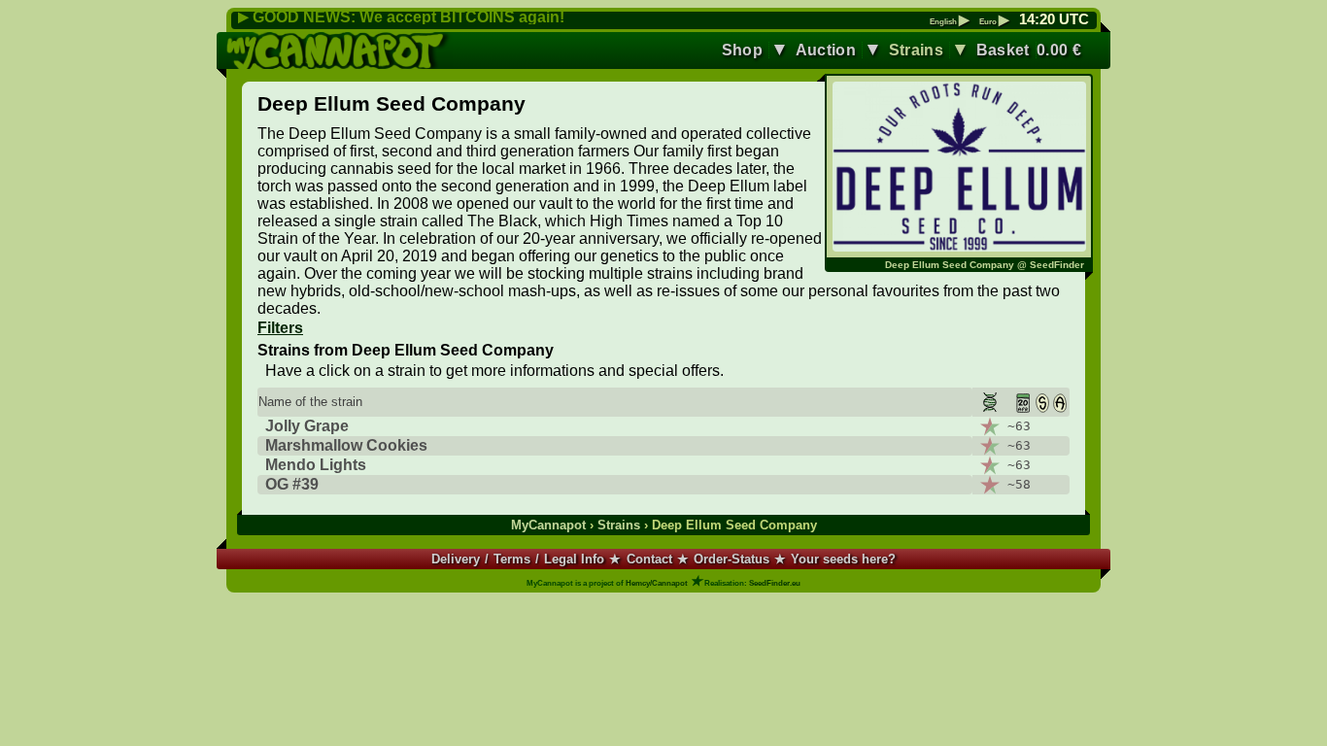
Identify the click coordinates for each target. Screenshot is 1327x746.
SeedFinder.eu (774, 583)
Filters (280, 328)
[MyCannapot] (339, 50)
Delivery (455, 559)
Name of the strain (310, 401)
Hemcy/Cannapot (657, 583)
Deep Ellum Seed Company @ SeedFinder (984, 264)
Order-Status (731, 559)
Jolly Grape (307, 426)
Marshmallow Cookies (346, 445)
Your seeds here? (843, 559)
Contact (649, 559)
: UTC (1054, 19)
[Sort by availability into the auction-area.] (1060, 402)
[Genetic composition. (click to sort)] (987, 402)
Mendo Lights (315, 465)
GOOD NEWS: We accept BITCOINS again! (408, 17)
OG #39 (292, 484)
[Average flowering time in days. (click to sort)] (1018, 402)
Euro (994, 22)
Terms (511, 559)
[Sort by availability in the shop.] (1042, 402)
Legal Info (574, 559)
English (950, 22)
